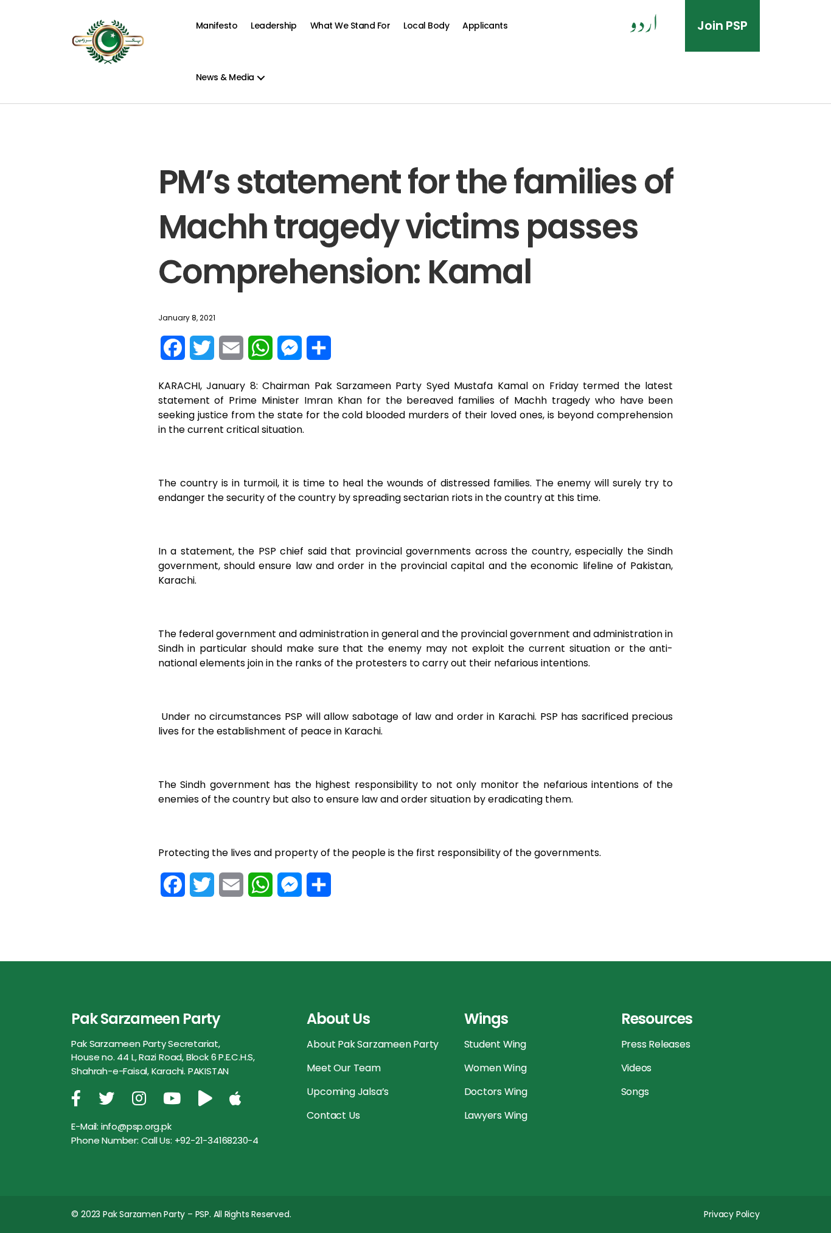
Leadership (273, 25)
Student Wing (495, 1044)
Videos (636, 1068)
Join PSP (722, 25)
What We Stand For (350, 25)
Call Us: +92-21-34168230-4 (200, 1140)
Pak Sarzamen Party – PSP (156, 1214)
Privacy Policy (731, 1214)
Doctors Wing (495, 1092)
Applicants (484, 25)
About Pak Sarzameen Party (373, 1044)
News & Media (225, 77)
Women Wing (495, 1068)
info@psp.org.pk (136, 1126)
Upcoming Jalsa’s (348, 1092)
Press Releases (655, 1044)
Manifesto (217, 25)
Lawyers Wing (495, 1115)
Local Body (426, 25)
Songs (635, 1092)
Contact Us (333, 1115)
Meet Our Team (343, 1068)
